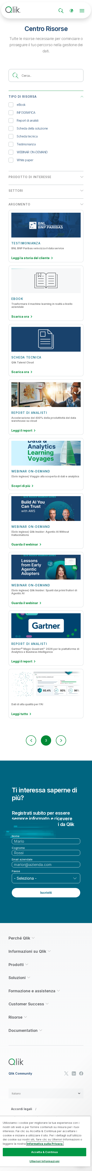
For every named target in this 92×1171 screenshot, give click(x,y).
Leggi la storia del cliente (30, 258)
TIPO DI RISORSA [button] (23, 96)
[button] (31, 740)
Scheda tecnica (27, 136)
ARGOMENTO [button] (19, 204)
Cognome (18, 847)
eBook (21, 104)
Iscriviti (46, 892)
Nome (15, 836)
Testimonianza (26, 144)
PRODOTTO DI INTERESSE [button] (30, 177)
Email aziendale (22, 859)
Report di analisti (27, 120)
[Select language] (71, 10)
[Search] (61, 10)
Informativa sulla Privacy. (45, 1143)
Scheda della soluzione (32, 128)
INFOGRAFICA (26, 112)
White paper (25, 160)
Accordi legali (21, 1109)
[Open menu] (82, 10)
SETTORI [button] (16, 190)
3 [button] (46, 740)
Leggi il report (21, 430)
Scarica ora (20, 316)
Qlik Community (20, 1073)
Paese (16, 871)
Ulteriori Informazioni (44, 1161)
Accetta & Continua (44, 1152)
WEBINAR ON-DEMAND (32, 152)
